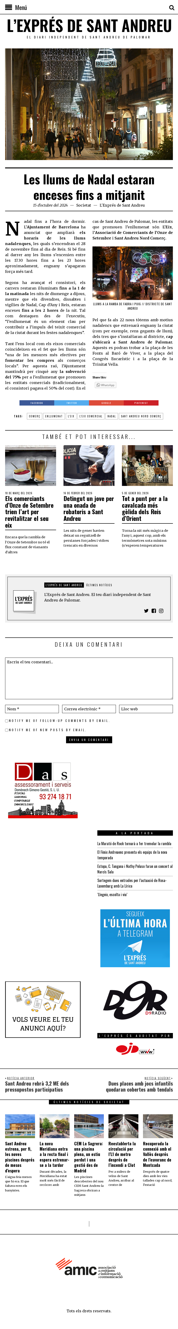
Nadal (112, 416)
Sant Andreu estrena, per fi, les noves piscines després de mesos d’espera (19, 1157)
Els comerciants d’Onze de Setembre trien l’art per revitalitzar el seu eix (29, 511)
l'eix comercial (90, 416)
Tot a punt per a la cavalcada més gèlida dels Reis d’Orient (145, 508)
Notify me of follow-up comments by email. (60, 720)
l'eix (71, 416)
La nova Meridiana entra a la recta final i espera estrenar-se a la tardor (54, 1154)
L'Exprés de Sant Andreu (122, 205)
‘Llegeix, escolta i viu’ (112, 894)
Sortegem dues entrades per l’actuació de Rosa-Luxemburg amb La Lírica (132, 883)
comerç (34, 416)
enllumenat (54, 416)
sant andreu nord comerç (141, 416)
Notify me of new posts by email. (48, 730)
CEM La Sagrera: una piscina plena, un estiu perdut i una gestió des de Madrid (88, 1157)
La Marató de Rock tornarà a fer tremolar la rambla (134, 843)
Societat (83, 205)
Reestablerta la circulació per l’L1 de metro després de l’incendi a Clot (122, 1154)
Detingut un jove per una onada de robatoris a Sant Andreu (89, 508)
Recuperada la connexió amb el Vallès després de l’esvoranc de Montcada (157, 1154)
